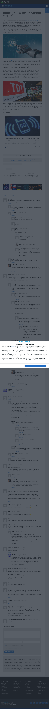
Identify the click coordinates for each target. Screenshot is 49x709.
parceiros (13, 346)
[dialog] (24, 354)
